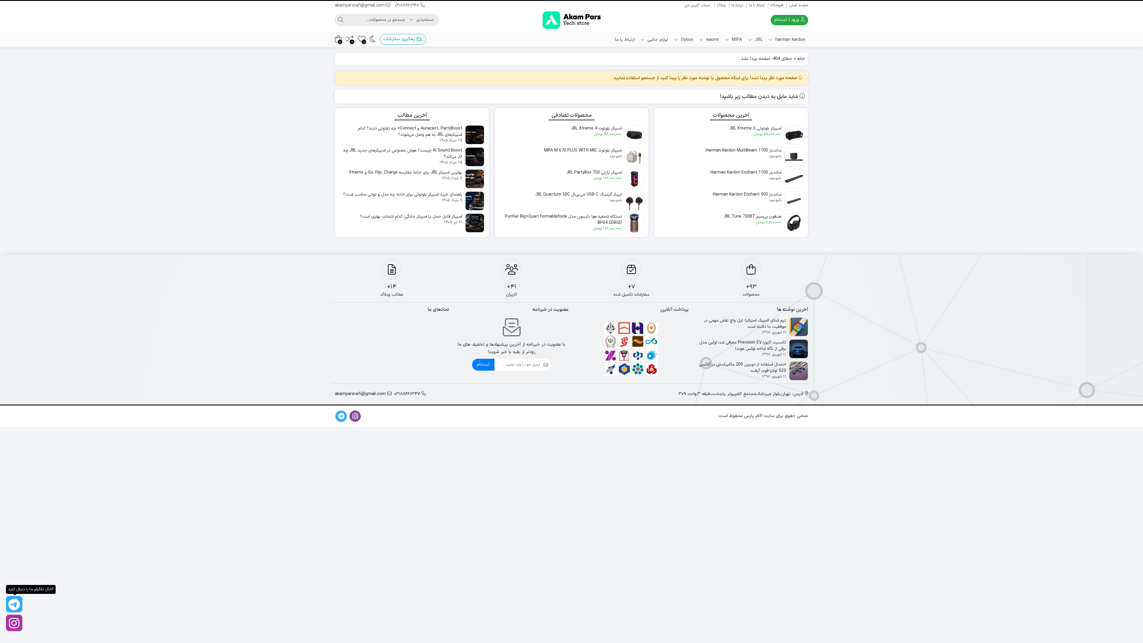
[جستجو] (340, 20)
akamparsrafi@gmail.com (360, 5)
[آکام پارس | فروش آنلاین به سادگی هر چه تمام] (572, 20)
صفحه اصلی (798, 5)
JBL (758, 39)
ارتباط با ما (756, 5)
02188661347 (407, 5)
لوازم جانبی (657, 39)
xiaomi (712, 39)
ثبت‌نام (483, 364)
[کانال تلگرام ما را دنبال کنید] (14, 604)
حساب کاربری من (697, 5)
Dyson (686, 39)
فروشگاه (776, 5)
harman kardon (789, 39)
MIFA (736, 39)
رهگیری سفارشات (399, 39)
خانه (801, 58)
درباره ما (737, 5)
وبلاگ (721, 5)
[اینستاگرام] (14, 623)
